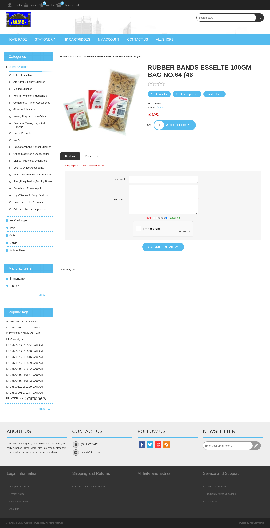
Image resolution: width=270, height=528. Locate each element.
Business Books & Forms (28, 202)
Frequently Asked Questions (221, 494)
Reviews (70, 156)
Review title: (120, 179)
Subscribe (257, 446)
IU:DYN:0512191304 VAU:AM (24, 345)
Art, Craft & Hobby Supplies (29, 81)
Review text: (120, 199)
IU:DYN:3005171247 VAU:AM (24, 392)
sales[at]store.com (90, 452)
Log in (33, 5)
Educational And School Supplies (32, 147)
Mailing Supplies (22, 88)
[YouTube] (158, 444)
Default (160, 107)
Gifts (12, 235)
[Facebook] (142, 444)
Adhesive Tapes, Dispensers (29, 209)
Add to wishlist (159, 94)
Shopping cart (71, 5)
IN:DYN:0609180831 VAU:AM (22, 321)
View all (44, 294)
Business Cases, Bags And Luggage (29, 125)
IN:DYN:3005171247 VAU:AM (23, 333)
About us (14, 509)
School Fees (17, 250)
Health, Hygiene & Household (30, 95)
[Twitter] (150, 444)
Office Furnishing (23, 75)
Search (260, 17)
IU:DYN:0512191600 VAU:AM (24, 351)
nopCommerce (257, 523)
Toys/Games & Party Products (31, 195)
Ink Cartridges (76, 39)
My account (108, 39)
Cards (13, 242)
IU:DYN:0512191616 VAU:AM (24, 357)
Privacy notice (17, 494)
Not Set (17, 140)
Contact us (137, 39)
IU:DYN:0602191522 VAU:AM (24, 368)
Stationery (45, 39)
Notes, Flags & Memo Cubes (30, 116)
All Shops (165, 39)
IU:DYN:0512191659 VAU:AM (24, 363)
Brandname (17, 278)
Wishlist (50, 5)
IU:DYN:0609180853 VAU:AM (24, 380)
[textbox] (226, 17)
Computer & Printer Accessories (31, 102)
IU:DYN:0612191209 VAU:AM (24, 386)
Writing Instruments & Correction (32, 174)
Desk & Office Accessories (28, 167)
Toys (12, 227)
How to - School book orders (90, 486)
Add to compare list (187, 94)
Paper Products (22, 133)
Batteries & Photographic (27, 188)
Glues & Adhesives (24, 109)
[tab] (70, 156)
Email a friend (214, 94)
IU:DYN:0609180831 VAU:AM (24, 374)
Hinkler (14, 286)
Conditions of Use (19, 501)
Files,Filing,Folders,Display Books (33, 181)
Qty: (149, 125)
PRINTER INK (14, 398)
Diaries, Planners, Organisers (30, 160)
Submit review (163, 247)
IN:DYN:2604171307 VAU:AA (24, 327)
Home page (17, 39)
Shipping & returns (19, 486)
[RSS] (166, 444)
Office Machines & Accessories (31, 153)
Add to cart (178, 125)
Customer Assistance (217, 486)
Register (17, 5)
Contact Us (92, 156)
